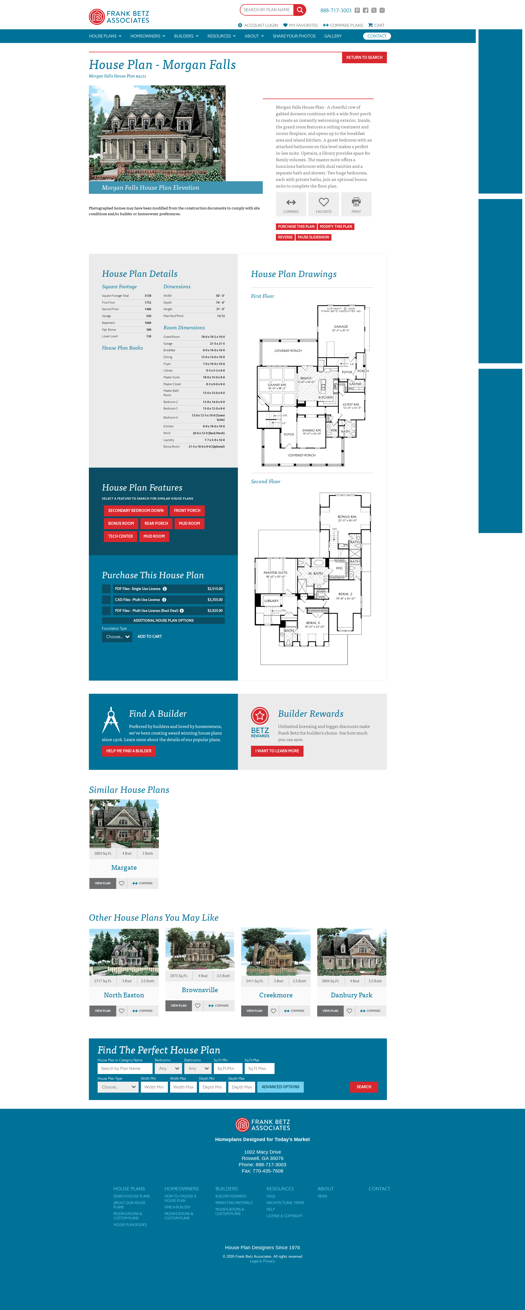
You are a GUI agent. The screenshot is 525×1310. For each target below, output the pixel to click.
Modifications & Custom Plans (127, 1216)
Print (356, 211)
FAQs (271, 1196)
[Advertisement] (500, 111)
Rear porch (156, 523)
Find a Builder (177, 1207)
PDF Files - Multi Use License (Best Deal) (169, 610)
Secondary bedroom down (136, 510)
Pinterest (357, 10)
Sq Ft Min (221, 1060)
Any (163, 1068)
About (252, 36)
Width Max (178, 1078)
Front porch (187, 510)
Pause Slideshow (313, 237)
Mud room (189, 523)
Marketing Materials (234, 1203)
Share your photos (294, 36)
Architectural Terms (285, 1203)
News (322, 1196)
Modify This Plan (336, 226)
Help (271, 1209)
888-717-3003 (336, 10)
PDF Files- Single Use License (169, 588)
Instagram (382, 10)
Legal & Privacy (262, 1261)
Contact (377, 36)
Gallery (333, 36)
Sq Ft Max (252, 1060)
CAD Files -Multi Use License (169, 599)
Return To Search (364, 57)
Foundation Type (114, 628)
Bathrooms (192, 1060)
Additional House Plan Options (163, 620)
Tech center (120, 536)
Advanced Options (280, 1087)
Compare (346, 25)
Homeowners (145, 36)
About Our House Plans (129, 1205)
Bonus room (121, 523)
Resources (219, 36)
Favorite (324, 211)
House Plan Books (130, 1225)
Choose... (114, 637)
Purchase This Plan (296, 226)
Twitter (374, 10)
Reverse (285, 237)
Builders (183, 36)
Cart (379, 25)
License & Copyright (285, 1216)
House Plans (102, 36)
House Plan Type (110, 1078)
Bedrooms (162, 1060)
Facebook (365, 10)
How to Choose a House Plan (180, 1198)
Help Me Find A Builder (128, 751)
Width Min (148, 1078)
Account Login (261, 25)
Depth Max (236, 1078)
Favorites (303, 25)
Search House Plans (131, 1196)
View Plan (102, 883)
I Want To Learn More (277, 751)
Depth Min (207, 1078)
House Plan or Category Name (120, 1060)
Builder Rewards (230, 1196)
